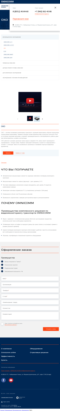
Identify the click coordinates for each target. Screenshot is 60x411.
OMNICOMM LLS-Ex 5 (9, 45)
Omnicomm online (8, 352)
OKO (5, 48)
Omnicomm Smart (8, 54)
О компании (6, 349)
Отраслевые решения (39, 352)
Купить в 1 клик (20, 153)
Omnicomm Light (8, 57)
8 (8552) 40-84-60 (20, 12)
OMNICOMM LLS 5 (8, 42)
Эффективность (8, 356)
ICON (5, 51)
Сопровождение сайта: (11, 406)
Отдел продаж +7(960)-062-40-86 (18, 370)
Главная (2, 410)
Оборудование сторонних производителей (15, 77)
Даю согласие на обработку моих (13, 324)
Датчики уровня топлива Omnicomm (13, 68)
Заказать (8, 153)
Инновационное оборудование (12, 37)
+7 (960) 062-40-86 (43, 12)
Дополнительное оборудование (12, 72)
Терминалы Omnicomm (9, 63)
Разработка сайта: (9, 405)
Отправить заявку (51, 329)
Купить (4, 360)
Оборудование (36, 349)
